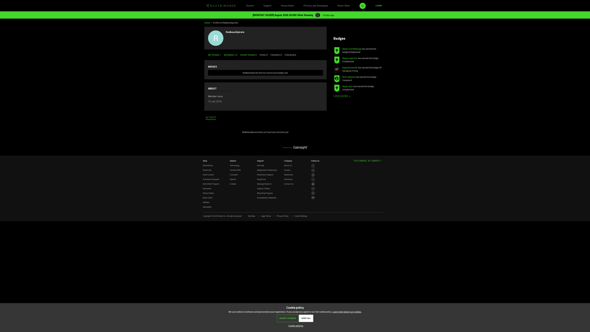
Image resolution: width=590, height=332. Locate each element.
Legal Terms (266, 216)
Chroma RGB (235, 170)
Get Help (260, 165)
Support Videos (263, 188)
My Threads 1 (214, 54)
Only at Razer (208, 193)
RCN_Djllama (348, 76)
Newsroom (288, 174)
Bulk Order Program (211, 184)
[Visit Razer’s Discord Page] (313, 198)
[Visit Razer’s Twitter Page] (313, 180)
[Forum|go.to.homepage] (220, 6)
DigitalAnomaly (349, 67)
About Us (288, 165)
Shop (205, 161)
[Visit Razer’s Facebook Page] (313, 166)
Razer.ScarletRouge (351, 48)
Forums (250, 6)
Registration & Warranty (267, 170)
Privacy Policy (282, 216)
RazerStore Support (265, 174)
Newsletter (207, 207)
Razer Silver (344, 6)
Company (288, 161)
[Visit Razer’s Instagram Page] (313, 170)
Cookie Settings (300, 216)
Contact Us (288, 184)
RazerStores (208, 165)
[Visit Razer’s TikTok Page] (313, 189)
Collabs (233, 184)
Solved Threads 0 (248, 54)
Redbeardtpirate (235, 32)
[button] (378, 6)
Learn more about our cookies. (347, 311)
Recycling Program (265, 193)
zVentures (288, 179)
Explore (233, 161)
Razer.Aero (347, 86)
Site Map (251, 216)
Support (267, 6)
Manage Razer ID (264, 184)
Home (207, 22)
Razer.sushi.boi (349, 58)
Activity (211, 117)
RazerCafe (207, 170)
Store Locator (208, 174)
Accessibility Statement (266, 197)
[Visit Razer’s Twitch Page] (313, 193)
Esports (233, 179)
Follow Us (315, 161)
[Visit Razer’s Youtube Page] (313, 184)
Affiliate (206, 202)
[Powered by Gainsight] (295, 148)
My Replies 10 (231, 54)
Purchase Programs (211, 179)
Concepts (234, 174)
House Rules (287, 6)
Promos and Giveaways (316, 6)
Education (207, 188)
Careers (287, 170)
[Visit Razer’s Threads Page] (313, 175)
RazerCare (261, 179)
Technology (234, 165)
